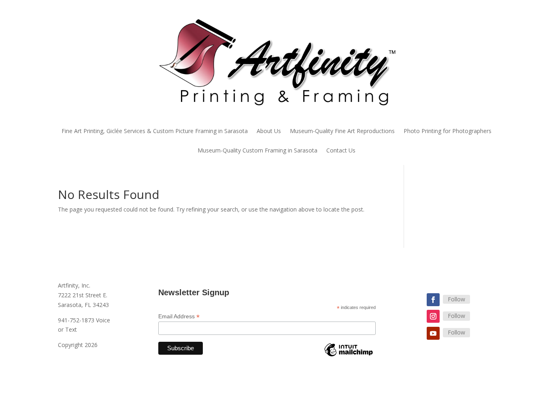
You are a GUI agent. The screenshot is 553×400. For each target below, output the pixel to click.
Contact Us (340, 151)
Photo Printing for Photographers (447, 131)
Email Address (179, 316)
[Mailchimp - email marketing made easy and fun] (348, 356)
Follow (456, 299)
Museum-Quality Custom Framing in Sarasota (257, 151)
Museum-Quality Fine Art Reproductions (342, 131)
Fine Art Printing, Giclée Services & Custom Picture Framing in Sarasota (155, 131)
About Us (269, 131)
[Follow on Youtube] (433, 333)
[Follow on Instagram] (433, 316)
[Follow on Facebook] (433, 299)
